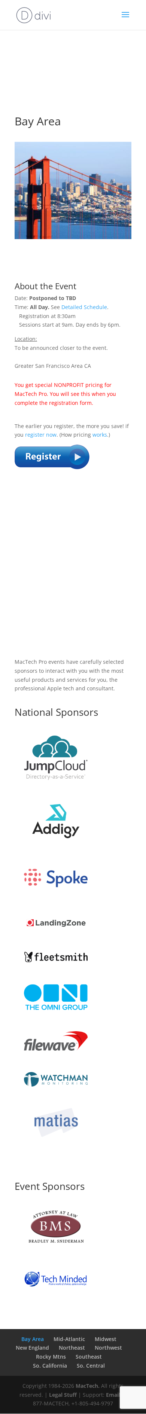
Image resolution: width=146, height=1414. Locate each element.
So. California (50, 1365)
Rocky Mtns (51, 1356)
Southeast (89, 1356)
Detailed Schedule (84, 307)
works (99, 434)
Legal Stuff (63, 1394)
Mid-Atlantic (69, 1339)
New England (32, 1347)
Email (113, 1394)
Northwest (108, 1347)
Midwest (105, 1339)
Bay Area (32, 1339)
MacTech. (88, 1385)
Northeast (72, 1347)
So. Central (91, 1365)
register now (41, 434)
